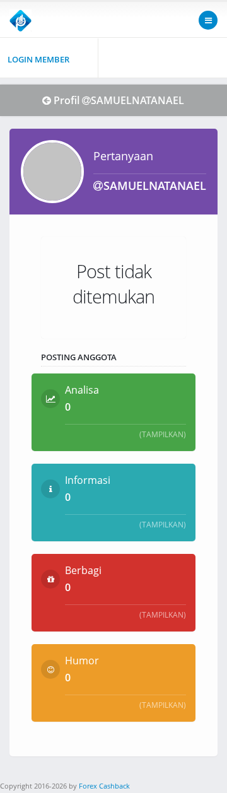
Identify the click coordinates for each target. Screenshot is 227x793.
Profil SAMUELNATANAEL (119, 100)
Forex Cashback (104, 785)
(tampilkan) (162, 434)
